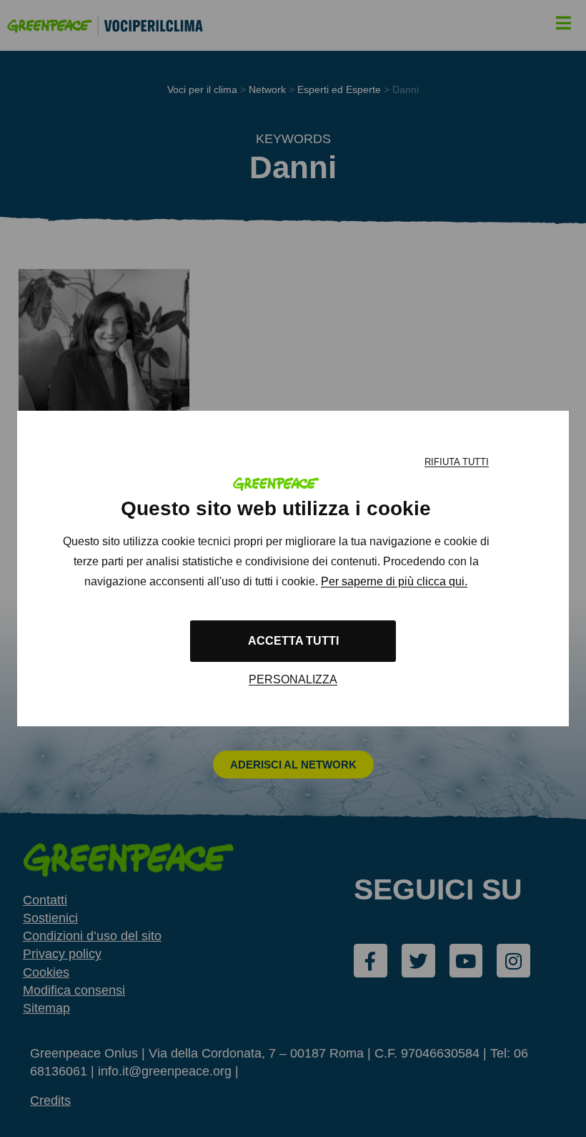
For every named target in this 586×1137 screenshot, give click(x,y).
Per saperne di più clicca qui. (394, 581)
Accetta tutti (293, 641)
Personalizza (293, 679)
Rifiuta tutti (456, 462)
